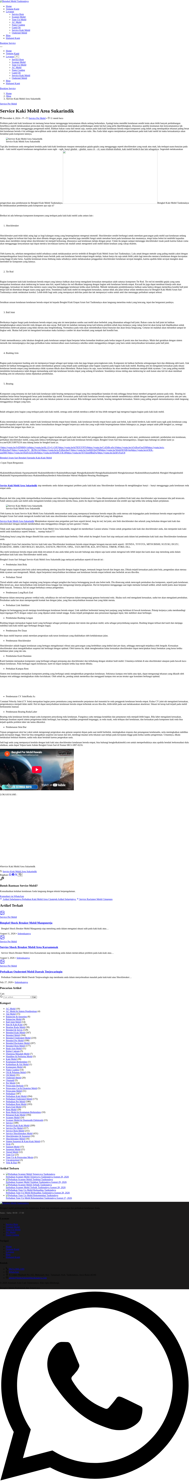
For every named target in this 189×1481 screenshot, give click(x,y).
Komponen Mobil (14, 1067)
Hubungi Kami (13, 38)
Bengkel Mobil (13, 1035)
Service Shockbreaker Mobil (19, 1133)
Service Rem (18, 14)
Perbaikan (10, 1093)
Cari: (2, 993)
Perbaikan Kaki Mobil (16, 1096)
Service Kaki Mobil (21, 30)
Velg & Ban (11, 1162)
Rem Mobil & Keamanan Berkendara (23, 1112)
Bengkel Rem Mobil (15, 1046)
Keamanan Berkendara (16, 1061)
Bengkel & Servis (14, 1030)
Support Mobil (12, 1146)
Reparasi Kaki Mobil (15, 1115)
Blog (8, 35)
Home (9, 6)
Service (9, 1123)
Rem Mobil (11, 1109)
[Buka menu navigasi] (1, 46)
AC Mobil (16, 22)
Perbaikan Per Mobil (15, 1101)
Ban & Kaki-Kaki (14, 1024)
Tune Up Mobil (19, 19)
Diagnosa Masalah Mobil (17, 1054)
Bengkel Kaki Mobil (15, 1032)
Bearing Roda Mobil (15, 1027)
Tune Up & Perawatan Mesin (19, 1157)
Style (8, 1144)
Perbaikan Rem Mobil (16, 1104)
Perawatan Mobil (14, 1091)
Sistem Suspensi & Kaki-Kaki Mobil (23, 1141)
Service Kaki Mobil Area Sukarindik (17, 521)
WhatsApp (14, 1272)
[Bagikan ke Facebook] (13, 875)
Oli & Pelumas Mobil (16, 1072)
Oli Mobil (10, 1075)
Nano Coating (18, 25)
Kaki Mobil (11, 1059)
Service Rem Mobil (15, 1131)
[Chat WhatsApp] (94, 1479)
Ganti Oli (16, 27)
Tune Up (10, 1154)
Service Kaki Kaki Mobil (17, 1125)
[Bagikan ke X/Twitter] (16, 875)
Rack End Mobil (13, 1107)
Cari (34, 997)
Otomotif (10, 1080)
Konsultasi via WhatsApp (12, 896)
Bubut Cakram (13, 1051)
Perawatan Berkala (14, 1085)
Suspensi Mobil (13, 1149)
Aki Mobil (11, 1014)
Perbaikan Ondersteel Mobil (19, 1099)
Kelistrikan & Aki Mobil (17, 1064)
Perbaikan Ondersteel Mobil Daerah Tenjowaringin (31, 971)
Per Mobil (10, 1083)
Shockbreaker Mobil (15, 1138)
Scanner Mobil (19, 17)
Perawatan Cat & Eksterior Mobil (21, 1088)
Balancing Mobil (14, 1019)
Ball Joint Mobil (13, 1022)
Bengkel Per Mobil (15, 1040)
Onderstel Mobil (19, 33)
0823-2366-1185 (16, 1269)
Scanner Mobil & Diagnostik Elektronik (24, 1120)
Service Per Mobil (8, 104)
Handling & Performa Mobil (19, 1056)
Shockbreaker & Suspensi (18, 1136)
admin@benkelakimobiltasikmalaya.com (28, 1278)
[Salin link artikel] (20, 875)
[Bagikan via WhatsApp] (10, 875)
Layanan (10, 11)
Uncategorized (12, 1160)
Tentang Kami (12, 9)
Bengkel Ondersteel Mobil (18, 1038)
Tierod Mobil (12, 1152)
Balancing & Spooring (16, 1016)
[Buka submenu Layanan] (17, 56)
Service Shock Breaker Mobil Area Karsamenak (29, 947)
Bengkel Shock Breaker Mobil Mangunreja (26, 922)
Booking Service (8, 43)
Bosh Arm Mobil (14, 1048)
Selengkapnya (24, 933)
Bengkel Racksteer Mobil (18, 1043)
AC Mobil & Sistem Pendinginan (21, 1011)
